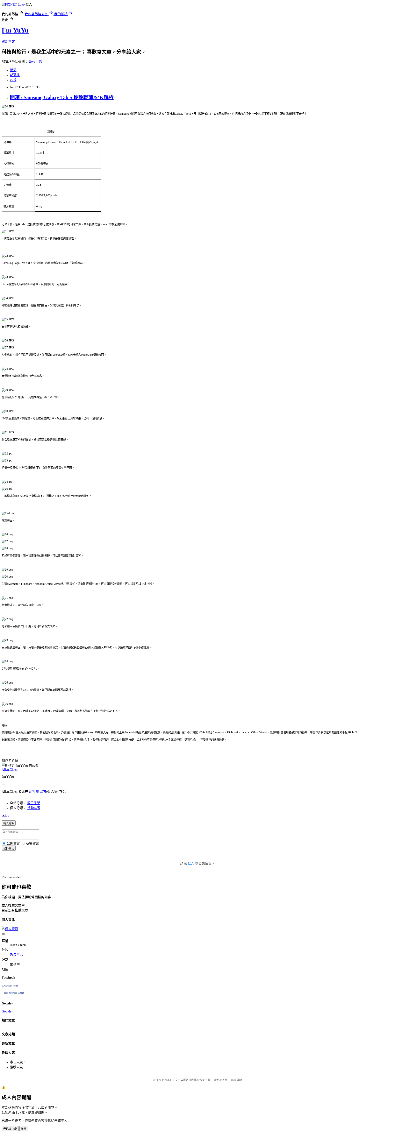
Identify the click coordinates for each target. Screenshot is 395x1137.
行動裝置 (33, 808)
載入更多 (8, 823)
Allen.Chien (9, 769)
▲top (5, 815)
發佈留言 (8, 848)
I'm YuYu (15, 30)
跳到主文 (8, 41)
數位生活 (35, 62)
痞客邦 (34, 791)
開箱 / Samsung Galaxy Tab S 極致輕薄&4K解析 (62, 97)
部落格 (15, 75)
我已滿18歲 (10, 1128)
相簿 (13, 70)
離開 (23, 1128)
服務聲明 (236, 1079)
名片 (13, 80)
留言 (43, 791)
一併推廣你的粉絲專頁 (13, 993)
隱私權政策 (220, 1079)
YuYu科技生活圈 (10, 986)
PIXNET (166, 1079)
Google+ (7, 1011)
